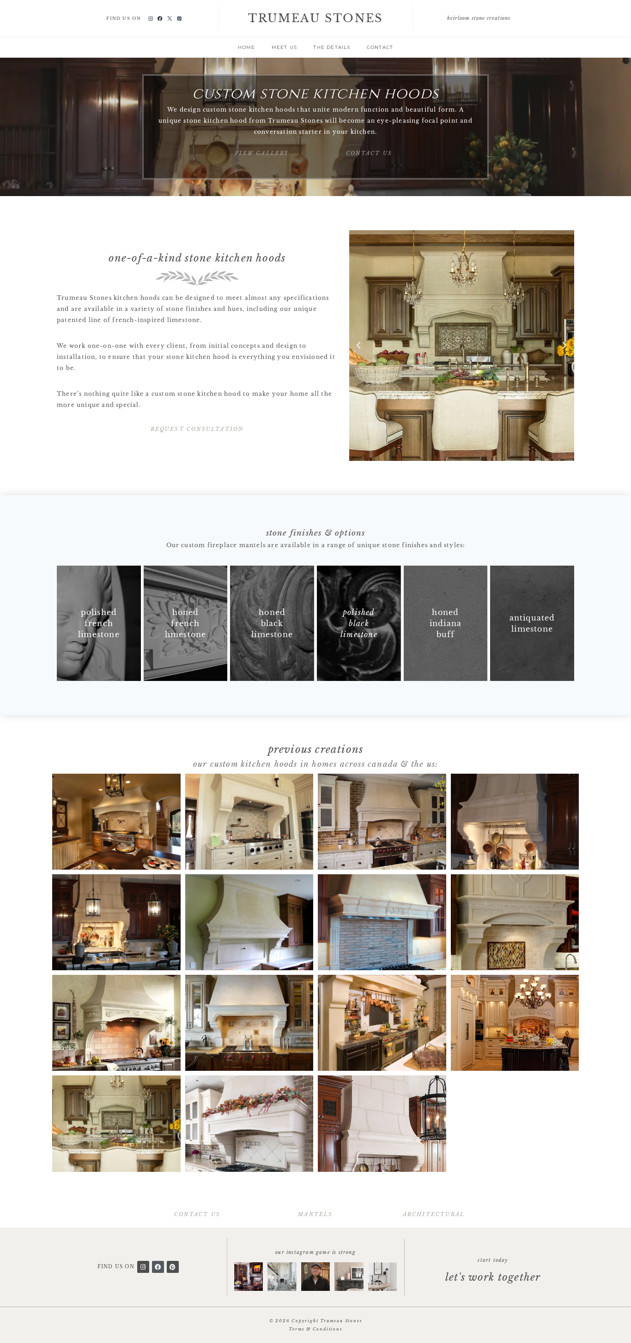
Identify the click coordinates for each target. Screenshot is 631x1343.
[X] (170, 19)
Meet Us (284, 47)
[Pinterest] (179, 19)
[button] (359, 345)
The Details (331, 47)
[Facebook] (160, 19)
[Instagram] (150, 19)
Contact (380, 47)
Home (246, 47)
